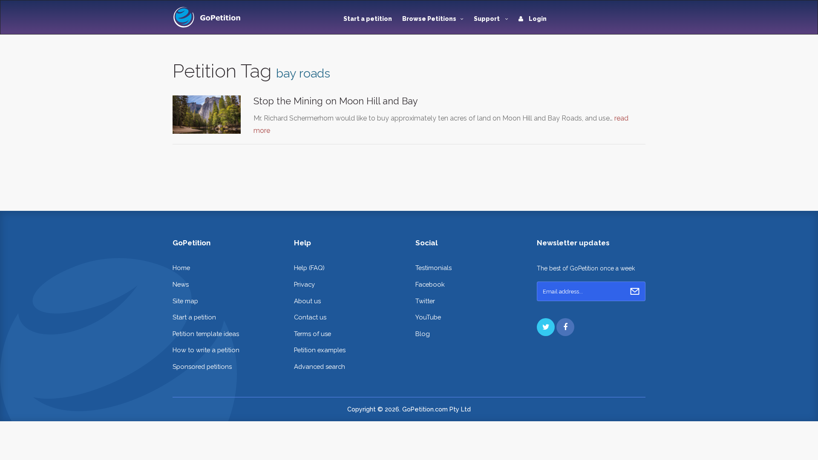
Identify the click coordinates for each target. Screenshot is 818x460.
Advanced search (319, 366)
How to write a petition (206, 350)
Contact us (310, 317)
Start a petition (367, 18)
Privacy (304, 284)
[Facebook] (565, 327)
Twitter (425, 301)
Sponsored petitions (202, 366)
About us (307, 301)
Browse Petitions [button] (429, 18)
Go (634, 291)
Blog (422, 333)
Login (537, 18)
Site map (185, 301)
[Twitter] (546, 327)
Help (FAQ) (309, 267)
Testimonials (433, 267)
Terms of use (312, 333)
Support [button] (487, 18)
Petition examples (320, 350)
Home (181, 267)
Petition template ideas (206, 333)
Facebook (430, 284)
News (181, 284)
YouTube (428, 317)
